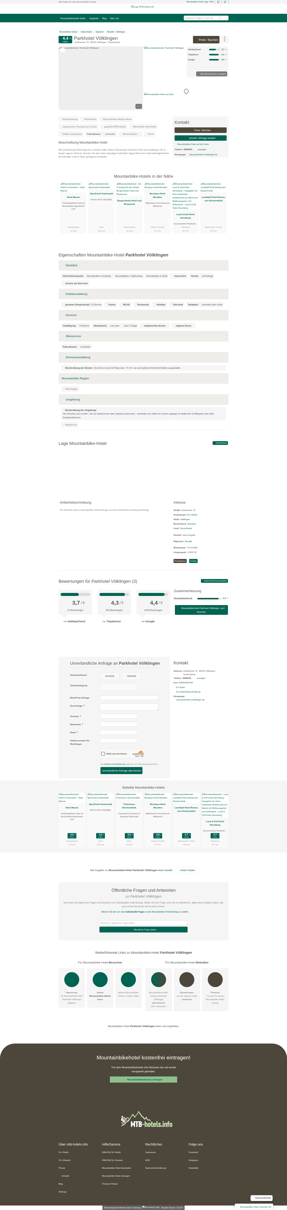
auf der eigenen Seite (187, 996)
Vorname (75, 716)
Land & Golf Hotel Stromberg (185, 216)
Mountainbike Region (75, 378)
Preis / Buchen (208, 39)
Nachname (75, 724)
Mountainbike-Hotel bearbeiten (116, 1168)
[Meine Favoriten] (125, 18)
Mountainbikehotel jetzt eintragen (144, 1079)
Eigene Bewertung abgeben (215, 581)
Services (71, 315)
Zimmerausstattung (77, 357)
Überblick (71, 265)
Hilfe (211, 2)
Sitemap (62, 1192)
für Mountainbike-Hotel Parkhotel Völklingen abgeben (72, 997)
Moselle (188, 541)
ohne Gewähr (165, 870)
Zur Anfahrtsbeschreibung (188, 692)
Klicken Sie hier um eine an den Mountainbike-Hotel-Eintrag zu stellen (145, 911)
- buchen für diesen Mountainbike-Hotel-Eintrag (215, 997)
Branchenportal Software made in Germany (122, 1208)
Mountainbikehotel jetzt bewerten (203, 610)
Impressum (150, 1152)
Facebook (193, 1152)
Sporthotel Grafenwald (101, 193)
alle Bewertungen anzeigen (213, 74)
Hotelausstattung (76, 294)
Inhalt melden (187, 870)
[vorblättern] (135, 78)
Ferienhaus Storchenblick (129, 806)
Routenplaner (221, 443)
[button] (101, 78)
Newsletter (194, 1168)
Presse (62, 1168)
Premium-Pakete (110, 1184)
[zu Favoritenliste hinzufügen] (62, 50)
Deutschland (186, 528)
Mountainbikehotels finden (73, 18)
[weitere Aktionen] (225, 39)
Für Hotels (63, 1152)
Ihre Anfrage (76, 706)
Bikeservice (73, 336)
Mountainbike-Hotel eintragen (116, 1176)
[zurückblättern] (66, 78)
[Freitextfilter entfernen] (220, 18)
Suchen (226, 18)
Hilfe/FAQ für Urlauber (112, 1160)
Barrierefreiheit (263, 1198)
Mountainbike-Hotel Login (197, 2)
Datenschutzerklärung (114, 764)
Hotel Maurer (73, 197)
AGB (147, 1160)
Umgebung (72, 399)
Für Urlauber (65, 1160)
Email (73, 732)
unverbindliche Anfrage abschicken (121, 770)
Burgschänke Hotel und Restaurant (129, 202)
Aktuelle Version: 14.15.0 (172, 1208)
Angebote (94, 18)
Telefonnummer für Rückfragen (79, 742)
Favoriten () (255, 1207)
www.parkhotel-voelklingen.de (203, 154)
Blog (104, 18)
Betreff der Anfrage (79, 698)
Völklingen (185, 519)
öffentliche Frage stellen (144, 929)
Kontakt (193, 561)
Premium (222, 179)
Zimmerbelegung (78, 685)
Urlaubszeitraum (78, 675)
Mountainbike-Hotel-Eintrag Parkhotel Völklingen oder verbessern (158, 999)
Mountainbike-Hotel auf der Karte (193, 144)
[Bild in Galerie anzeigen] (165, 62)
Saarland (191, 524)
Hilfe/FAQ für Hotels (111, 1152)
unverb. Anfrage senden (202, 138)
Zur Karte (180, 687)
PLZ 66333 (192, 515)
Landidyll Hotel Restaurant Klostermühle (213, 199)
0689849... (189, 149)
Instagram (193, 1160)
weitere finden (100, 996)
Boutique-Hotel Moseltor (157, 195)
